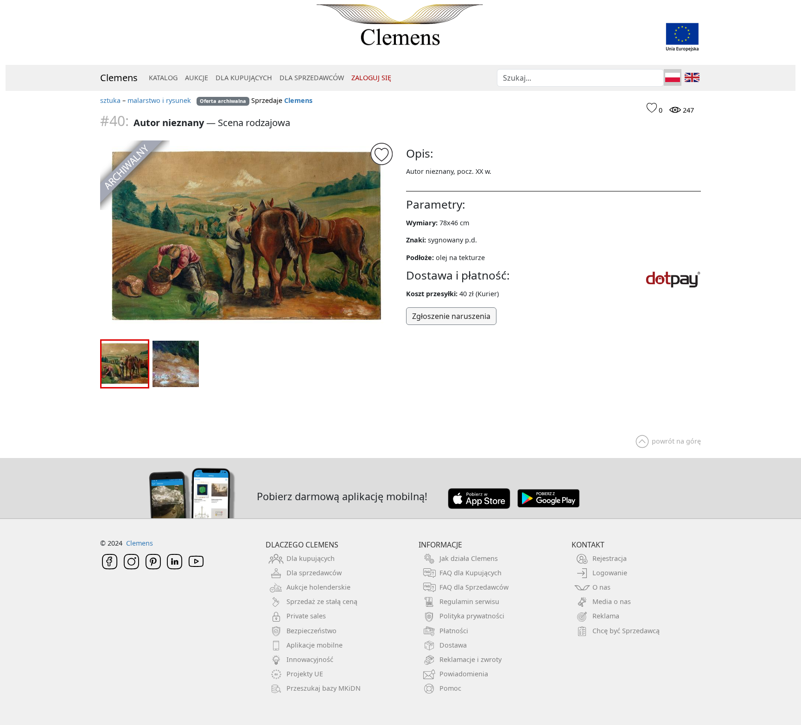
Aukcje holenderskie (318, 587)
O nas (601, 587)
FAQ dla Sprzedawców (474, 587)
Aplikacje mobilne (314, 645)
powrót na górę (676, 441)
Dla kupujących (310, 558)
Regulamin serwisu (469, 601)
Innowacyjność (309, 659)
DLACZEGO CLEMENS (302, 545)
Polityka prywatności (471, 615)
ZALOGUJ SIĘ (371, 77)
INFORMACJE (440, 545)
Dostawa (453, 645)
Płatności (453, 630)
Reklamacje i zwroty (470, 659)
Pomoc (450, 688)
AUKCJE (196, 77)
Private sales (306, 615)
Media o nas (611, 601)
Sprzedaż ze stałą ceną (321, 601)
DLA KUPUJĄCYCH (244, 77)
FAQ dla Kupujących (470, 572)
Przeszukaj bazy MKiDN (323, 688)
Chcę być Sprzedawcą (626, 630)
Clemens (119, 77)
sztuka (110, 100)
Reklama (605, 615)
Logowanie (609, 572)
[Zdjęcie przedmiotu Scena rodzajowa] (247, 237)
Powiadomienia (463, 673)
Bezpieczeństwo (311, 630)
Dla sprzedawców (314, 572)
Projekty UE (304, 673)
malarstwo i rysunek (159, 100)
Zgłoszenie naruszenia (451, 316)
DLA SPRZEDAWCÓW (312, 77)
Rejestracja (609, 558)
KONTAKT (588, 545)
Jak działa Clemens (468, 558)
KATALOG (163, 77)
